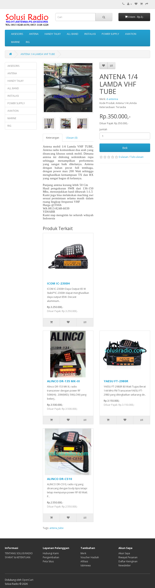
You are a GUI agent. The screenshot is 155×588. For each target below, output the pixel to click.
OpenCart (27, 580)
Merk (83, 553)
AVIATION (130, 34)
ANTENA (34, 34)
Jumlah (103, 129)
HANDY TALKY (53, 34)
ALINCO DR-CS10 (59, 479)
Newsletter (124, 565)
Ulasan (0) (71, 137)
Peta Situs (48, 561)
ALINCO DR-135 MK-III (63, 381)
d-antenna (112, 99)
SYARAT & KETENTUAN (17, 557)
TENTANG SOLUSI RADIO (19, 553)
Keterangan (52, 137)
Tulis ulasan (136, 157)
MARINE (15, 42)
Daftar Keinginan (127, 561)
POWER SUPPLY (110, 34)
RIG (28, 42)
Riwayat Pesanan (127, 557)
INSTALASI (90, 34)
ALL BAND (72, 34)
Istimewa (86, 565)
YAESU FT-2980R (116, 381)
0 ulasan (123, 157)
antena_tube (56, 528)
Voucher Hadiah (90, 557)
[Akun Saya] (129, 4)
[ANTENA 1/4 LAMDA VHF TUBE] (68, 87)
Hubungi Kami (51, 553)
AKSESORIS (17, 34)
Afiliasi (84, 561)
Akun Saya (124, 553)
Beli (124, 148)
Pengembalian (51, 557)
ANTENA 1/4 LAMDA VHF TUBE (38, 54)
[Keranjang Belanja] (141, 4)
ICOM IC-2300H (58, 283)
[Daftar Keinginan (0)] (136, 4)
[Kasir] (146, 4)
